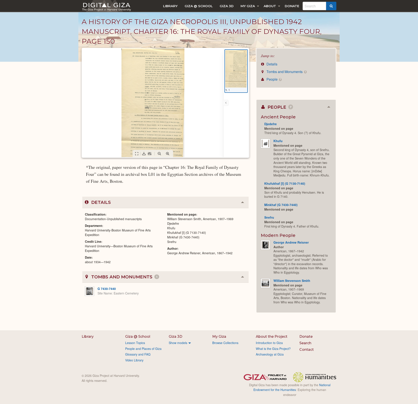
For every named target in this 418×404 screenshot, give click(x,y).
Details (271, 64)
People (273, 79)
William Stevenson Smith (291, 280)
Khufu (278, 141)
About (270, 6)
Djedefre (270, 124)
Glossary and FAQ (137, 354)
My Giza (248, 6)
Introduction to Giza (269, 343)
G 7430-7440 (107, 288)
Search (305, 343)
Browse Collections (225, 343)
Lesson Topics (135, 343)
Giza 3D (227, 6)
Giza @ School (199, 6)
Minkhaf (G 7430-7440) (281, 205)
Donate (292, 6)
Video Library (134, 360)
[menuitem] (170, 6)
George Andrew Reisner (291, 242)
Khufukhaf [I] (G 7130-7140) (284, 183)
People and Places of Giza (143, 348)
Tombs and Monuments (286, 71)
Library (170, 6)
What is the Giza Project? (273, 348)
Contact (306, 349)
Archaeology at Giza (270, 354)
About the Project (271, 336)
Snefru (269, 217)
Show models (178, 343)
